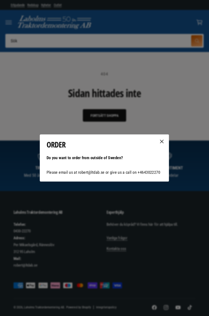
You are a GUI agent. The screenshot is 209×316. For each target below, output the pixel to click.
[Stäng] (161, 141)
